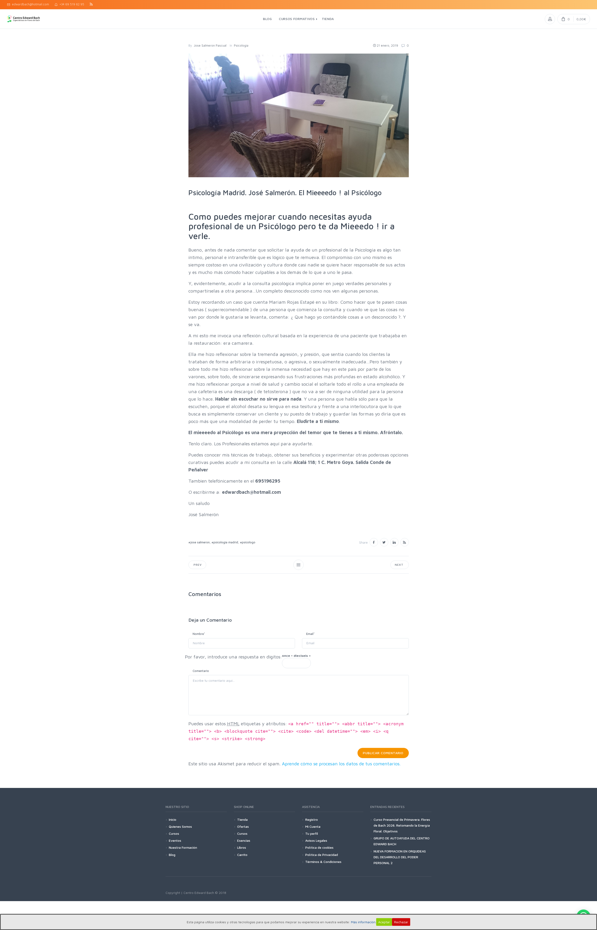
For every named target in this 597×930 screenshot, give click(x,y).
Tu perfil (311, 833)
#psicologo (247, 542)
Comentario (201, 671)
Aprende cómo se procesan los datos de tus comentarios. (341, 763)
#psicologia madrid (225, 542)
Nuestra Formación (183, 847)
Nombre (199, 634)
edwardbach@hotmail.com (29, 4)
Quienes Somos (180, 826)
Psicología (241, 45)
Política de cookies (319, 847)
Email (310, 634)
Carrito (242, 855)
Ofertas (243, 826)
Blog (172, 855)
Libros (241, 847)
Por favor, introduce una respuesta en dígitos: (233, 656)
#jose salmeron (199, 542)
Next (399, 564)
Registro (311, 819)
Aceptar (384, 922)
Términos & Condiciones (323, 862)
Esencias (243, 840)
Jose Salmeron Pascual (210, 45)
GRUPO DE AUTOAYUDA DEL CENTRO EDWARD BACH (402, 841)
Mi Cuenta (312, 826)
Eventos (175, 840)
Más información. (363, 922)
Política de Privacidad (321, 855)
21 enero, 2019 (387, 45)
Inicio (172, 819)
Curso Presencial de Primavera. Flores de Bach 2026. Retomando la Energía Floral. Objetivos (402, 825)
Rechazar (401, 922)
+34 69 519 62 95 (71, 4)
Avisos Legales (316, 840)
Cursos (174, 833)
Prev (197, 564)
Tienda (242, 819)
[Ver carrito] (574, 19)
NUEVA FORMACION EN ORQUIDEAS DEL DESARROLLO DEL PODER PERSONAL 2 (400, 857)
